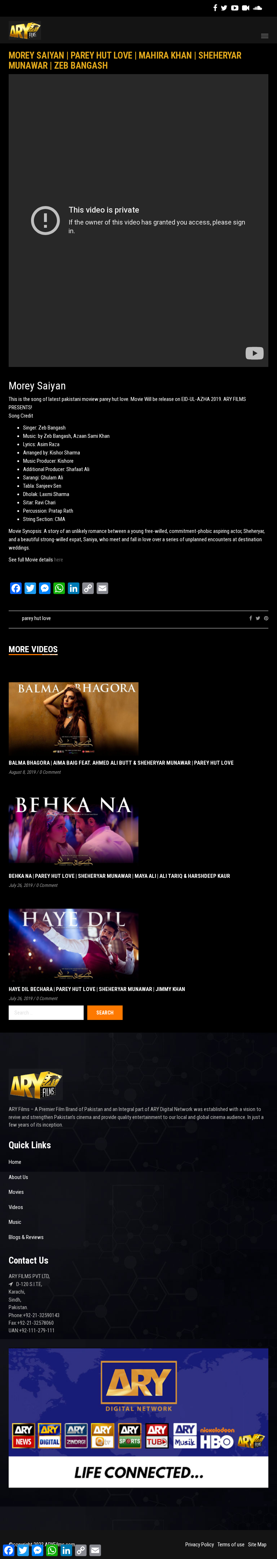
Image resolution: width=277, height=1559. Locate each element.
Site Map (257, 1544)
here (58, 559)
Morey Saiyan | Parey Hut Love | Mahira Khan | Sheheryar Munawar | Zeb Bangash (125, 60)
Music (15, 1222)
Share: (238, 618)
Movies (16, 1192)
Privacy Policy (199, 1544)
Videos (16, 1207)
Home (15, 1162)
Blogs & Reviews (26, 1237)
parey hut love (36, 618)
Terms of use (231, 1544)
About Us (18, 1177)
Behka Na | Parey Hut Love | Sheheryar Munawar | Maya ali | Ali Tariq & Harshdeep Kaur (119, 876)
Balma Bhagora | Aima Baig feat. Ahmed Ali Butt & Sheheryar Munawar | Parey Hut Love (121, 763)
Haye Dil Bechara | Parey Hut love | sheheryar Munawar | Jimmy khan (97, 989)
